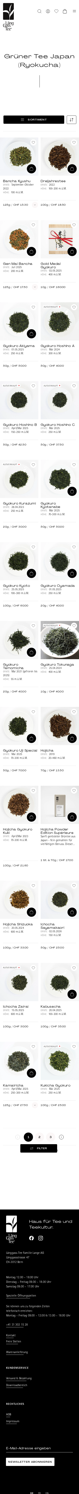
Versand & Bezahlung (19, 1378)
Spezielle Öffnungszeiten (21, 1296)
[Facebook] (31, 1238)
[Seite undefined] (61, 1137)
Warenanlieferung (17, 1352)
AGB (8, 1414)
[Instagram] (40, 1238)
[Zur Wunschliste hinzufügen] (33, 142)
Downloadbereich (16, 1385)
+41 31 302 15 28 (17, 1325)
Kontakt (11, 1335)
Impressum (12, 1421)
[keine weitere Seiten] (17, 1137)
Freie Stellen (13, 1341)
